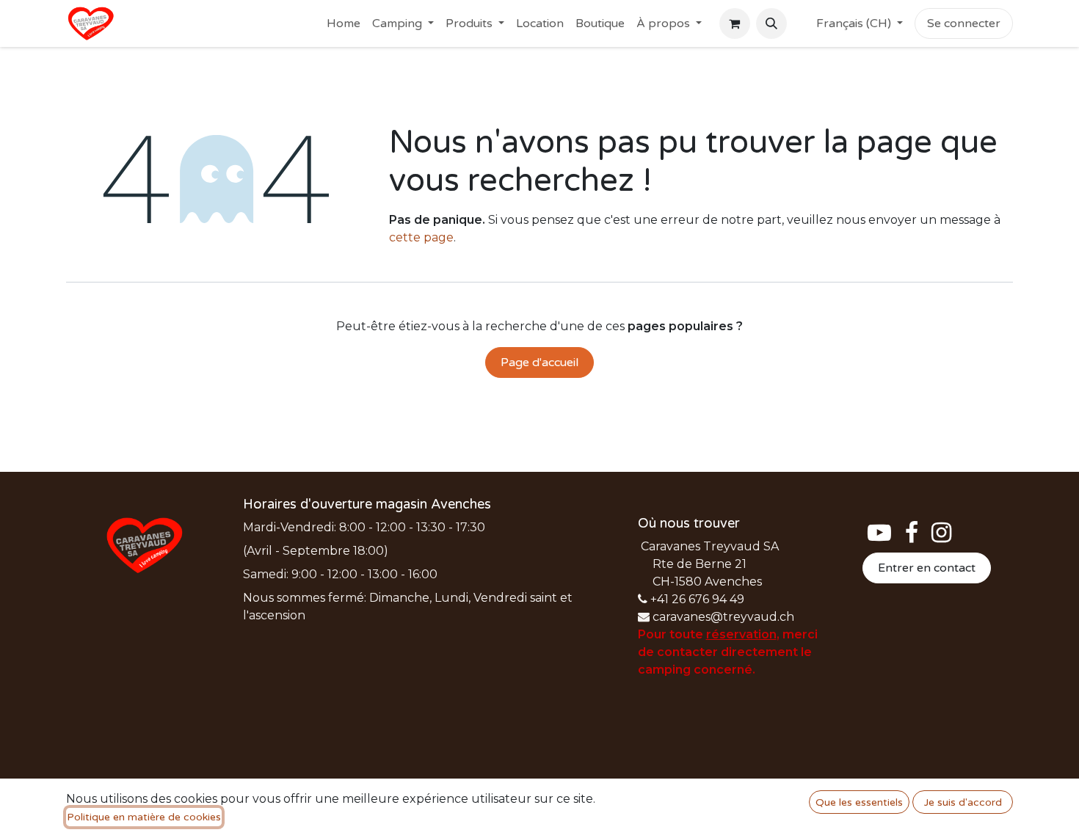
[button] (771, 23)
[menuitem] (343, 23)
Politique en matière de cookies (144, 817)
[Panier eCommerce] (734, 23)
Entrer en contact (927, 568)
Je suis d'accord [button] (963, 802)
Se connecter (963, 23)
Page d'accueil (539, 362)
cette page (421, 237)
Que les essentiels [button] (859, 802)
